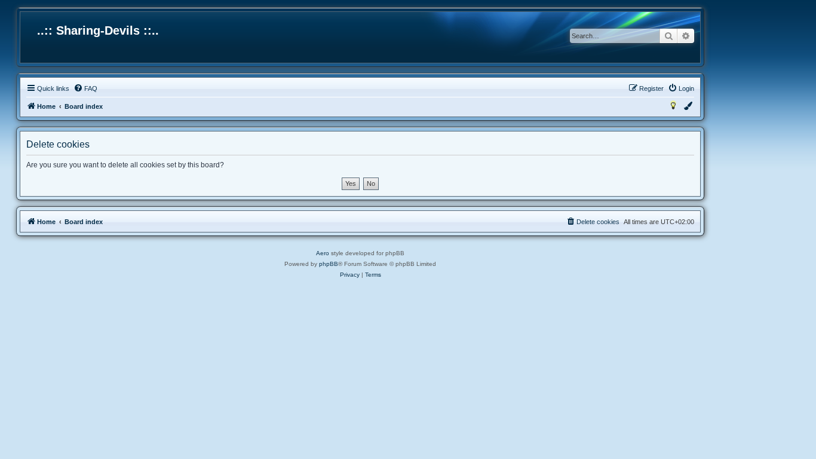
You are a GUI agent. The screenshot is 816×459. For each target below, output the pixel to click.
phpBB (328, 264)
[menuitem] (85, 88)
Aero (322, 253)
